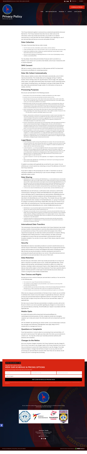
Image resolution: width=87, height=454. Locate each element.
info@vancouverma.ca (44, 436)
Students (81, 1)
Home (42, 11)
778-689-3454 (74, 1)
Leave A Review (78, 11)
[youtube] (68, 1)
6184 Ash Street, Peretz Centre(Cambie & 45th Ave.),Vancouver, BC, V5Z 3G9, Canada (43, 433)
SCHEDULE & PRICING (77, 7)
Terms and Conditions (22, 448)
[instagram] (66, 1)
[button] (1, 425)
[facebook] (64, 1)
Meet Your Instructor (51, 11)
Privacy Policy (14, 448)
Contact (70, 11)
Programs (61, 11)
